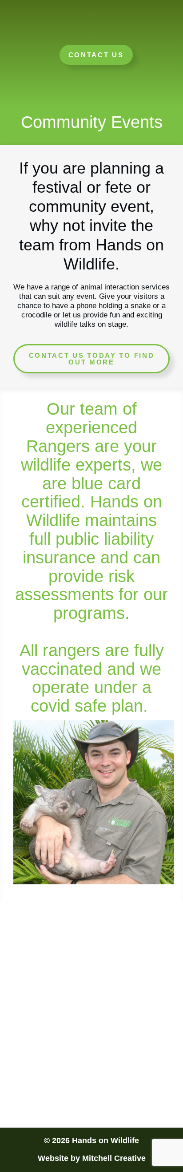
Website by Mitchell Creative (92, 1158)
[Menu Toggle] (92, 29)
